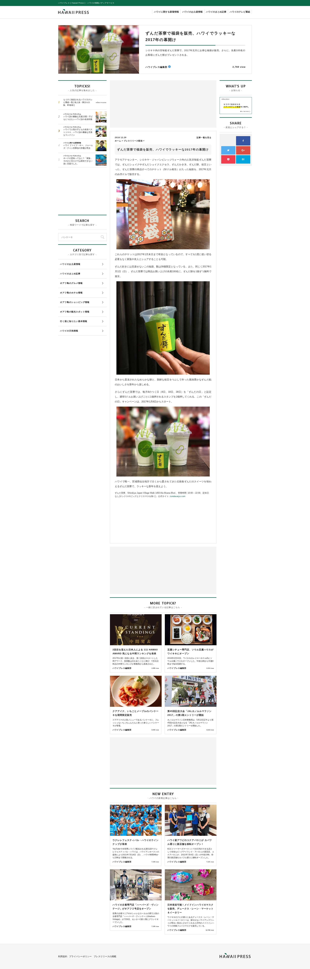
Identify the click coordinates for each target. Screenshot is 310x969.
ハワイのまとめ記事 (216, 11)
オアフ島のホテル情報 (71, 292)
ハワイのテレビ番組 (240, 11)
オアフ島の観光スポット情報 (74, 312)
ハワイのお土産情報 (192, 11)
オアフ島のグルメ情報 (71, 283)
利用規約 (62, 956)
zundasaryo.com (177, 496)
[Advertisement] (137, 103)
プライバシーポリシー (80, 956)
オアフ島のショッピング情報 (74, 302)
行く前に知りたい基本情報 (73, 321)
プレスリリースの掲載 (105, 956)
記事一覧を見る (204, 137)
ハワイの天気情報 (69, 331)
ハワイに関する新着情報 (166, 11)
